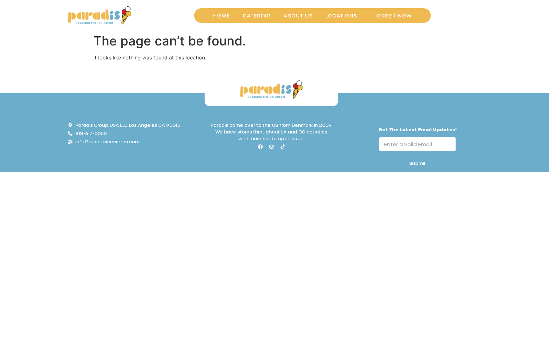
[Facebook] (260, 146)
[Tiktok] (282, 146)
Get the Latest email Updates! (417, 129)
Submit (417, 163)
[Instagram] (271, 146)
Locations (341, 15)
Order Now (394, 15)
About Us (298, 15)
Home (221, 15)
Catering (257, 15)
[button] (344, 15)
